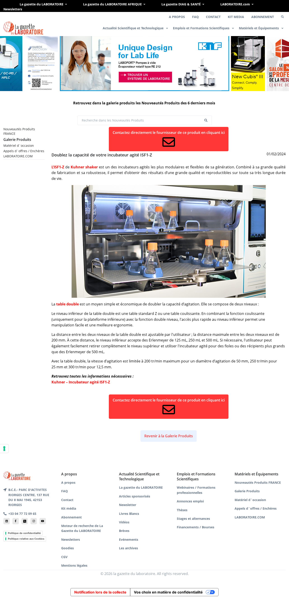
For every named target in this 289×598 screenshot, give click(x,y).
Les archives (128, 548)
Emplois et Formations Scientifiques (201, 28)
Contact (67, 500)
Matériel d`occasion (18, 145)
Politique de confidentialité (24, 533)
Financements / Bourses (195, 527)
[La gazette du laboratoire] (23, 28)
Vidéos (124, 522)
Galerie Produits (17, 139)
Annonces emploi (190, 501)
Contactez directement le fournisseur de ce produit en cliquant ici (169, 132)
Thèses (182, 510)
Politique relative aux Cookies (26, 538)
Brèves (124, 531)
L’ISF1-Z (57, 167)
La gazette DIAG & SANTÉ (181, 4)
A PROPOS (177, 17)
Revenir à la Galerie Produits (168, 435)
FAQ (195, 17)
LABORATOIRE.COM (18, 156)
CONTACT (213, 17)
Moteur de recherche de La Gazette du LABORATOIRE (82, 528)
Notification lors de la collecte (100, 592)
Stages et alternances (193, 518)
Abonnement (71, 517)
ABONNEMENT (262, 17)
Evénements (128, 539)
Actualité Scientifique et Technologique (133, 28)
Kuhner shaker (84, 167)
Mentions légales (74, 565)
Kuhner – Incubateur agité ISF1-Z (80, 382)
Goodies (67, 548)
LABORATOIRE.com (235, 4)
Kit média (68, 508)
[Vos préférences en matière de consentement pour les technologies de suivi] (4, 448)
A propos (68, 482)
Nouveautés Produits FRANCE (19, 131)
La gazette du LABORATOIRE (41, 4)
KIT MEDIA (236, 17)
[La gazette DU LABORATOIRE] (16, 475)
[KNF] (144, 63)
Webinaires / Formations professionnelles (196, 490)
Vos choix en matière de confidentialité (168, 592)
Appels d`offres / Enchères (23, 151)
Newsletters (12, 9)
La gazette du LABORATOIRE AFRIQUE (112, 4)
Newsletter (127, 505)
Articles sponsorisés (134, 496)
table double (67, 304)
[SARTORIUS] (248, 63)
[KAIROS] (41, 63)
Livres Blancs (129, 513)
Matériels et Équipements (259, 28)
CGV (64, 557)
